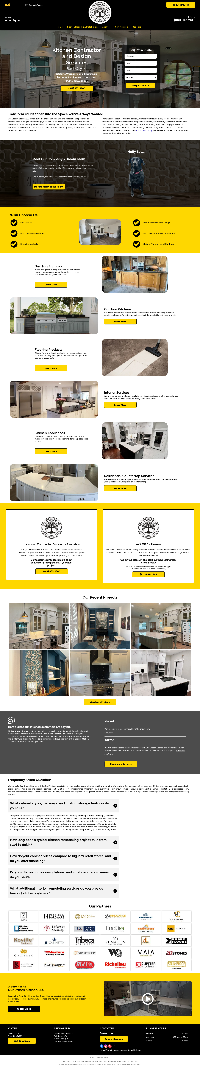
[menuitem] (60, 27)
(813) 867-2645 (184, 20)
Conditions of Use (97, 1061)
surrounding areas (65, 1041)
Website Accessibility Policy (130, 1061)
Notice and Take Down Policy (112, 1061)
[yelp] (110, 1046)
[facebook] (101, 1046)
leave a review (61, 739)
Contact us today (144, 130)
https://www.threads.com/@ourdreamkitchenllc (120, 1050)
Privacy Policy (66, 1061)
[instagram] (106, 1046)
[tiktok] (114, 1046)
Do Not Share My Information (82, 1061)
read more (180, 750)
